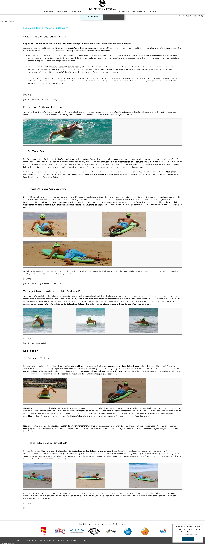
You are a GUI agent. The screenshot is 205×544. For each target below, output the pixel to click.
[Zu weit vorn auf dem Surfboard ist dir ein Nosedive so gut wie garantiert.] (143, 475)
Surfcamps (62, 11)
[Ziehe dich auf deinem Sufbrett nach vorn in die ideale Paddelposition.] (90, 321)
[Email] (188, 15)
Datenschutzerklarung (47, 540)
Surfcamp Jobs (71, 540)
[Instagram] (196, 15)
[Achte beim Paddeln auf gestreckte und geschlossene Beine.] (45, 224)
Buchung (123, 11)
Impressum (60, 540)
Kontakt (154, 11)
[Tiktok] (203, 15)
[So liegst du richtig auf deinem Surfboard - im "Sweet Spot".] (90, 475)
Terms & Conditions (30, 540)
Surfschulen (78, 11)
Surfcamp (48, 11)
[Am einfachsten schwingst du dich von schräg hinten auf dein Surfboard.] (37, 321)
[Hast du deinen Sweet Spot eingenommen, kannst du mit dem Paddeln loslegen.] (143, 321)
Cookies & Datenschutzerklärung (188, 534)
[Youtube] (199, 15)
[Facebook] (192, 15)
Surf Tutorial (5, 21)
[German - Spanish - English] (184, 15)
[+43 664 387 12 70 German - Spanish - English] (181, 15)
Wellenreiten (138, 11)
